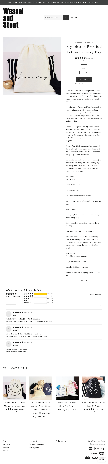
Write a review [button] (95, 294)
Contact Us (33, 441)
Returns (6, 451)
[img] (18, 313)
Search (6, 441)
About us (6, 444)
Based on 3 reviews (13, 296)
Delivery (6, 448)
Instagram (62, 441)
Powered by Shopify (97, 444)
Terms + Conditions (36, 444)
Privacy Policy (34, 448)
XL (86, 72)
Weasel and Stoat (98, 441)
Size (84, 68)
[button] (80, 58)
